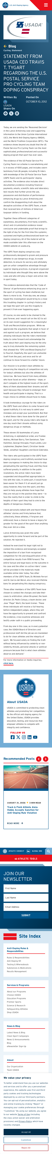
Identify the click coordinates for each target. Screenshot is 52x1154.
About (10, 1060)
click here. (8, 663)
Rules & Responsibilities (18, 957)
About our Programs (16, 991)
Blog (9, 1043)
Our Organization (15, 1066)
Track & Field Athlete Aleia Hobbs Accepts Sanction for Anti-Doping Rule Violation (23, 810)
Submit (26, 915)
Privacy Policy (25, 1121)
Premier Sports (14, 1002)
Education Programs (16, 998)
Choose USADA (14, 995)
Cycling (7, 50)
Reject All (26, 1148)
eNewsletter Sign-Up (16, 1046)
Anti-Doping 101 (14, 961)
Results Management (17, 971)
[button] (46, 5)
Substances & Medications (19, 968)
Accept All (26, 1132)
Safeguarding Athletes (17, 1009)
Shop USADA (12, 1012)
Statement (17, 50)
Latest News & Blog (16, 1032)
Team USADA (13, 1070)
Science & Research (16, 1005)
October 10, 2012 (36, 101)
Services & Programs (18, 985)
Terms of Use (24, 1114)
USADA (7, 105)
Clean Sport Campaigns (18, 1036)
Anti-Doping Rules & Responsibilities (17, 950)
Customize (26, 1140)
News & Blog (13, 1026)
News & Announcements (18, 1039)
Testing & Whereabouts (18, 964)
